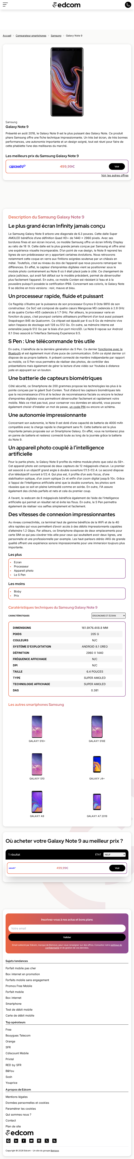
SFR (8, 1047)
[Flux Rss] (54, 1141)
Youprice (11, 1082)
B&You (10, 1071)
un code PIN (77, 407)
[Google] (8, 1141)
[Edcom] (66, 4)
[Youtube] (31, 1141)
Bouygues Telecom (18, 1035)
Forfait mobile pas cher (21, 968)
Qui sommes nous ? (18, 1114)
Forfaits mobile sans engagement (27, 980)
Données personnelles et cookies (27, 1102)
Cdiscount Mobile (17, 1053)
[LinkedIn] (16, 1141)
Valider (67, 937)
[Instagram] (39, 1141)
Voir (117, 166)
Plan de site (13, 1126)
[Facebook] (24, 1141)
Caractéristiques (18, 615)
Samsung (56, 35)
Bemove (55, 1150)
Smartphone (13, 1003)
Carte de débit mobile (20, 1015)
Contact (11, 1120)
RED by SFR (13, 1065)
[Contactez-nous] (128, 5)
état (98, 854)
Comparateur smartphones (31, 35)
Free (8, 1029)
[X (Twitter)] (47, 1141)
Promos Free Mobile (19, 986)
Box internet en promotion (23, 974)
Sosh (9, 1077)
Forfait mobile (15, 992)
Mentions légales (17, 1097)
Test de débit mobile (19, 1009)
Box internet (13, 997)
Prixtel (10, 1059)
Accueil (7, 35)
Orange (10, 1041)
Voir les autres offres (114, 175)
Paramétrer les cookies (21, 1108)
